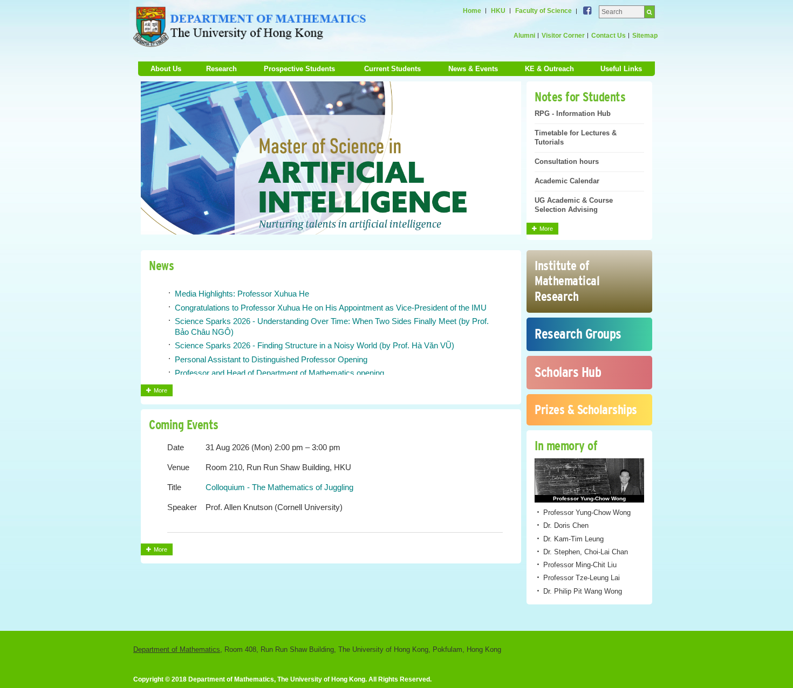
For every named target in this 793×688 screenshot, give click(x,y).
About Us (166, 69)
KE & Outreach (549, 69)
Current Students (392, 69)
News (161, 265)
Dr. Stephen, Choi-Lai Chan (585, 552)
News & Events (473, 69)
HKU (498, 11)
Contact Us (608, 35)
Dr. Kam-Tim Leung (573, 539)
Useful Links (621, 69)
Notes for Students (580, 97)
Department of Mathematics (176, 649)
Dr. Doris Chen (566, 525)
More (548, 230)
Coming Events (183, 424)
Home (472, 11)
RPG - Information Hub (573, 113)
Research (221, 69)
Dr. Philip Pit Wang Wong (582, 591)
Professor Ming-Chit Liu (580, 565)
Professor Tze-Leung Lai (581, 578)
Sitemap (645, 35)
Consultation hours (567, 161)
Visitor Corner (563, 35)
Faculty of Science (543, 11)
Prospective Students (299, 69)
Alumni (524, 35)
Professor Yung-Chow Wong (587, 512)
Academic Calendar (567, 181)
